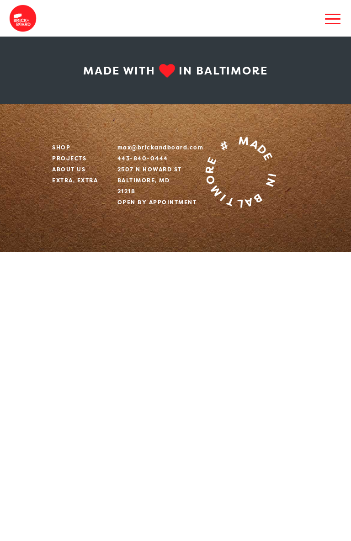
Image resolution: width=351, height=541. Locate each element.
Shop (61, 147)
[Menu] (332, 18)
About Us (68, 169)
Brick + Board (23, 18)
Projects (69, 158)
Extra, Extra (75, 180)
